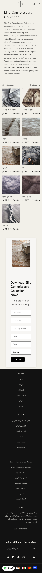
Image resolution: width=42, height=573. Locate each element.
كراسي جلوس (21, 395)
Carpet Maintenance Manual (21, 462)
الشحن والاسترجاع (21, 478)
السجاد (21, 379)
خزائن (21, 401)
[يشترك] (34, 548)
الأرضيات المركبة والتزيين (21, 421)
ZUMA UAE (23, 572)
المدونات (21, 494)
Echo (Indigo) (8, 196)
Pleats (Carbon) (9, 109)
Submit (17, 359)
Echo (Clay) (27, 196)
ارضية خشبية (21, 442)
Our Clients (21, 488)
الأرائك (21, 385)
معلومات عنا (21, 447)
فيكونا (4, 167)
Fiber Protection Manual (21, 467)
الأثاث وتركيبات (21, 426)
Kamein (5, 225)
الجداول (21, 390)
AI (23, 167)
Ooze (24, 138)
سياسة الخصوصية (21, 483)
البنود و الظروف (21, 472)
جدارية (21, 406)
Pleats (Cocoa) (28, 109)
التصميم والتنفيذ (21, 431)
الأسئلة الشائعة (21, 499)
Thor (4, 138)
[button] (2, 3)
